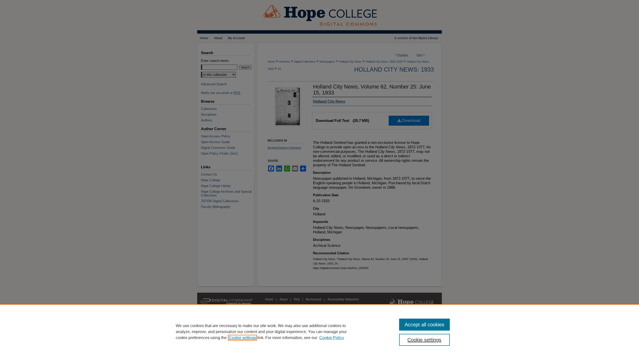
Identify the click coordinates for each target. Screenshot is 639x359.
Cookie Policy (331, 338)
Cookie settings (242, 338)
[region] (319, 331)
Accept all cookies (424, 324)
